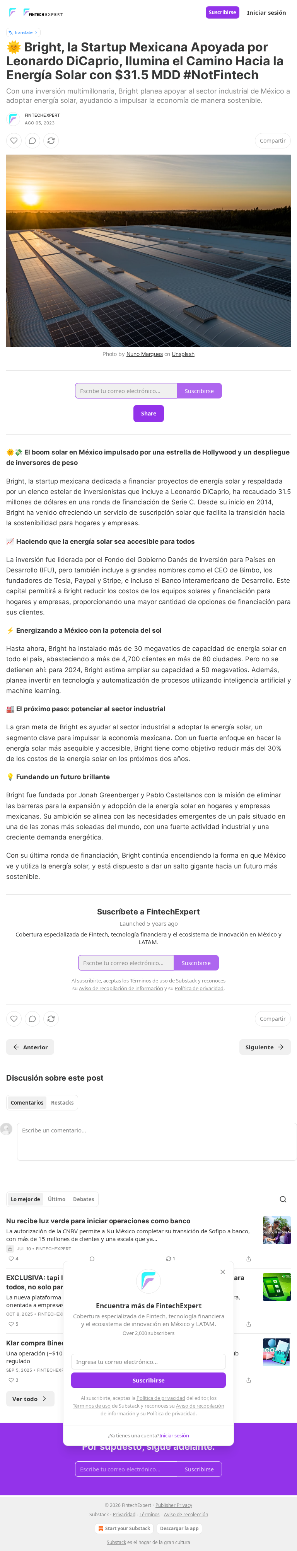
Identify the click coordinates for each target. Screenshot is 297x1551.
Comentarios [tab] (27, 1102)
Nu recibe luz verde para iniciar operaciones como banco (98, 1221)
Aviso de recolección (186, 1514)
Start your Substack (127, 1528)
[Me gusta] (14, 140)
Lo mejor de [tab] (25, 1199)
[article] (148, 1239)
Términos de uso (92, 1405)
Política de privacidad (161, 1397)
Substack (116, 1542)
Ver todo (25, 1399)
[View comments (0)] (32, 140)
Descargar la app (179, 1528)
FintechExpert (42, 115)
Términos (150, 1514)
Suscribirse (222, 12)
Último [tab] (56, 1199)
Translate (23, 32)
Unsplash (183, 354)
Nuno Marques (144, 354)
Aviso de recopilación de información (121, 988)
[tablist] (42, 1102)
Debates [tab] (83, 1199)
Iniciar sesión (266, 12)
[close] (223, 1272)
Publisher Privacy (173, 1505)
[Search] (283, 1199)
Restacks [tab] (62, 1102)
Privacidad (124, 1514)
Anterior (35, 1047)
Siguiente (260, 1047)
